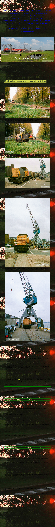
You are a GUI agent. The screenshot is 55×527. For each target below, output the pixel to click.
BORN (42, 18)
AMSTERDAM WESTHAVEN (10, 20)
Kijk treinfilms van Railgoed (28, 31)
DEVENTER (22, 26)
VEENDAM (48, 20)
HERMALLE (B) (37, 20)
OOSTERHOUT (42, 26)
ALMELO (32, 15)
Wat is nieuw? (13, 10)
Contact (45, 28)
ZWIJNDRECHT (28, 13)
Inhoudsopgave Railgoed (24, 10)
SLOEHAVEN (35, 10)
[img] (27, 49)
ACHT (40, 15)
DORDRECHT (46, 10)
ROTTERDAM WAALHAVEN (17, 18)
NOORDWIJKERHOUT (41, 23)
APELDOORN (19, 23)
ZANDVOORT (11, 26)
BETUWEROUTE (12, 28)
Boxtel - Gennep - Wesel (33, 18)
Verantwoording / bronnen (26, 28)
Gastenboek (37, 28)
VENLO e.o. (31, 26)
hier (26, 415)
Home (5, 10)
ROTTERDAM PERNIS (41, 13)
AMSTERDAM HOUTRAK (13, 13)
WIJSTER (9, 23)
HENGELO (23, 15)
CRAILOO (29, 23)
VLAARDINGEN (25, 20)
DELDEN (14, 15)
